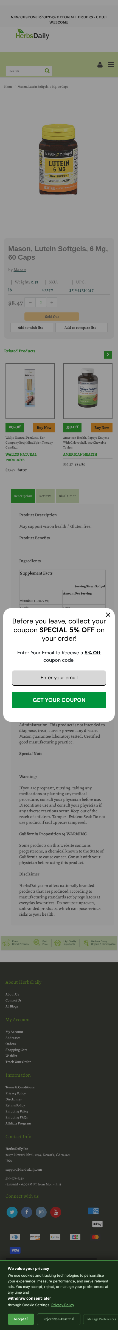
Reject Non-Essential (58, 1319)
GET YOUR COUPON (59, 700)
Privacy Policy (62, 1305)
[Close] (108, 614)
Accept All (21, 1319)
